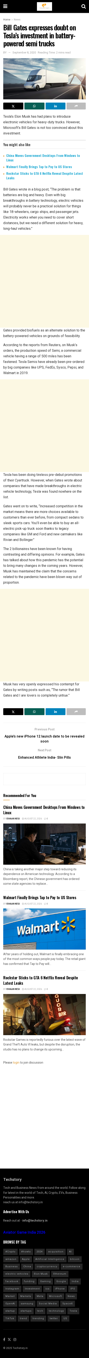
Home (6, 20)
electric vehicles (16, 1274)
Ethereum (59, 1274)
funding (29, 1281)
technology (56, 1311)
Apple (26, 1259)
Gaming (45, 1281)
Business (11, 1266)
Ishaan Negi (13, 818)
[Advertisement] (44, 281)
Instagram (12, 1289)
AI (70, 1251)
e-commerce (71, 1266)
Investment (32, 1289)
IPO (72, 1289)
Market (10, 1296)
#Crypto (10, 1251)
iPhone (60, 1289)
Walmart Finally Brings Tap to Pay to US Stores (39, 166)
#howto (26, 1251)
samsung (27, 1303)
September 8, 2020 (24, 52)
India (75, 1281)
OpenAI (10, 1303)
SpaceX (67, 1303)
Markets (25, 1296)
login (16, 1062)
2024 (40, 1251)
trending (38, 1318)
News (17, 20)
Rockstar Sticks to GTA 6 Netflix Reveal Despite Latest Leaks (44, 175)
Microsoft (55, 1296)
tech (40, 1311)
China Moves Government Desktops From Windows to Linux (43, 157)
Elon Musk (41, 1274)
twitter (54, 1318)
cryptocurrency (47, 1266)
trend (23, 1318)
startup (10, 1311)
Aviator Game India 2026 (24, 1232)
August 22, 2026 (33, 818)
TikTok (9, 1318)
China (27, 1266)
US (65, 1318)
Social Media (48, 1303)
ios (47, 1289)
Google (61, 1281)
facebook (11, 1281)
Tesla (73, 1311)
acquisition (56, 1251)
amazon (10, 1259)
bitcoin (74, 1259)
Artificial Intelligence (49, 1259)
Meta (40, 1296)
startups (26, 1311)
